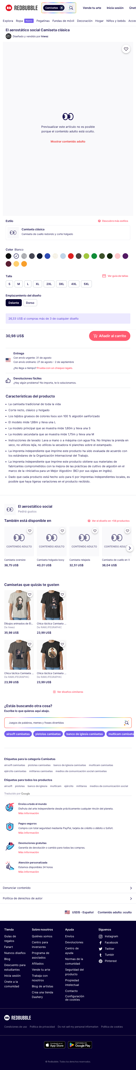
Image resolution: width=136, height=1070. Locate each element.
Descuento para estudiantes (15, 967)
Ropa (24, 21)
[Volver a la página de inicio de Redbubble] (22, 8)
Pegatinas (43, 21)
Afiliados (38, 963)
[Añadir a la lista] (126, 49)
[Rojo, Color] (71, 256)
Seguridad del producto (74, 972)
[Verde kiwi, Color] (86, 256)
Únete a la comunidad (11, 984)
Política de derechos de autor (22, 898)
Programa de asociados (40, 955)
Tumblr (109, 954)
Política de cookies (112, 1026)
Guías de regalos (10, 938)
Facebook (111, 942)
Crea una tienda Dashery (42, 995)
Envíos (69, 936)
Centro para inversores (40, 944)
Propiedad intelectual (72, 982)
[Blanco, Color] (16, 256)
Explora (8, 21)
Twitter (109, 948)
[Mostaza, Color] (24, 264)
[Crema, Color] (55, 256)
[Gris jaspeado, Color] (24, 256)
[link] (18, 734)
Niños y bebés (116, 21)
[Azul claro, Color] (63, 256)
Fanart (8, 947)
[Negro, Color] (8, 256)
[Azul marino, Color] (39, 256)
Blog (7, 959)
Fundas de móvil (63, 21)
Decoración (84, 21)
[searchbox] (68, 723)
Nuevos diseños (15, 953)
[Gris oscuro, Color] (78, 256)
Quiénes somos (42, 936)
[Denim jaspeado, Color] (32, 256)
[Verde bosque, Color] (110, 256)
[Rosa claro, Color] (117, 256)
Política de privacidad (42, 1026)
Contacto (71, 991)
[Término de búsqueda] (70, 7)
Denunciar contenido (17, 888)
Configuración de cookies (74, 998)
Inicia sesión (12, 975)
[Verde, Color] (94, 256)
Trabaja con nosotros (40, 978)
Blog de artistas (42, 986)
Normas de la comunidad (74, 961)
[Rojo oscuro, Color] (8, 264)
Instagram (111, 936)
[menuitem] (8, 21)
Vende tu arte (41, 969)
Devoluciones (74, 942)
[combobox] (59, 8)
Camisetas (48, 759)
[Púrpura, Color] (125, 256)
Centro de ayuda (72, 950)
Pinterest (111, 961)
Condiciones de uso (15, 1026)
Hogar (99, 21)
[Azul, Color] (47, 256)
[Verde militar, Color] (102, 256)
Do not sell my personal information (78, 1026)
